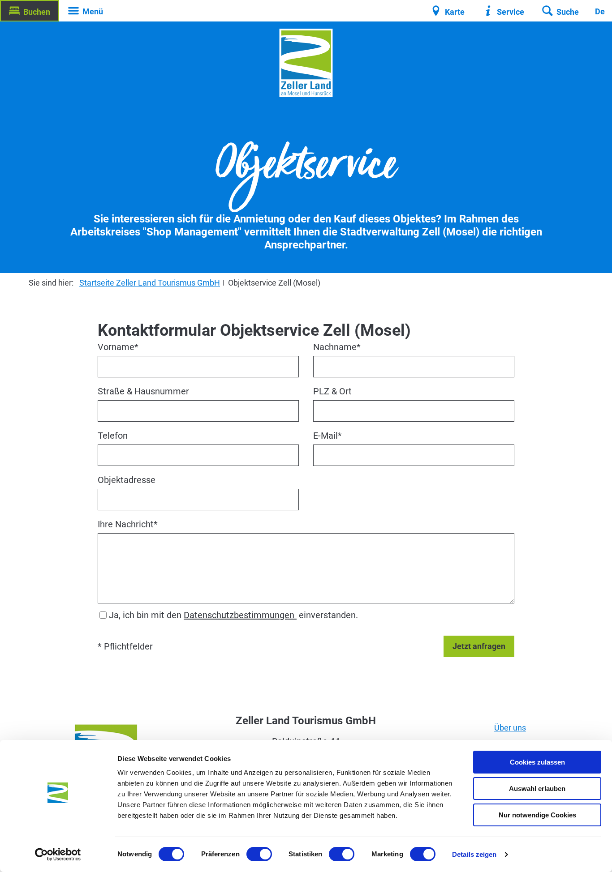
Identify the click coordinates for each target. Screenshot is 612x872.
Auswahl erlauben (537, 788)
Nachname (337, 347)
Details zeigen (474, 854)
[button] (29, 10)
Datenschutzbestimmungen (240, 615)
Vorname (118, 347)
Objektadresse (126, 479)
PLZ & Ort (332, 391)
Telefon (113, 435)
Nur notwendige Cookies (537, 815)
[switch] (259, 854)
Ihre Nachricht (128, 524)
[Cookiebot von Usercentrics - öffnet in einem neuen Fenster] (58, 854)
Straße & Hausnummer (143, 391)
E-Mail (327, 435)
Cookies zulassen (537, 762)
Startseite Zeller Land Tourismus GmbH (149, 282)
